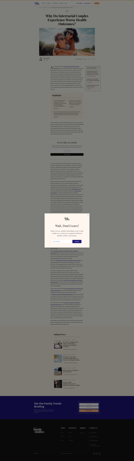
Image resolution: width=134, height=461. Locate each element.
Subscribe (77, 241)
